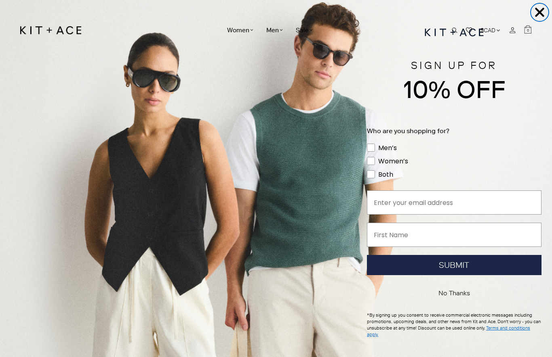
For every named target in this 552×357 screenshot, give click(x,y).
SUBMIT (454, 265)
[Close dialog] (540, 12)
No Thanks (454, 293)
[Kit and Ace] (53, 30)
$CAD (490, 30)
